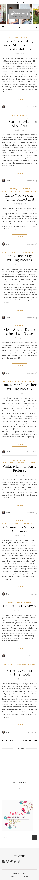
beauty (21, 189)
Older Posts (9, 740)
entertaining (23, 463)
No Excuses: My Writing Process (19, 257)
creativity (15, 252)
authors (12, 189)
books (11, 38)
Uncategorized (28, 252)
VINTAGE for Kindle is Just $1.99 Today (19, 331)
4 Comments (32, 594)
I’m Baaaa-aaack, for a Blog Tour (19, 123)
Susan (8, 107)
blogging (16, 115)
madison (18, 38)
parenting (20, 664)
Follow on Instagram (21, 792)
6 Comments (32, 732)
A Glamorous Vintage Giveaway (19, 529)
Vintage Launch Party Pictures (20, 468)
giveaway (14, 524)
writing (27, 38)
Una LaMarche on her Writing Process (19, 386)
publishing (24, 524)
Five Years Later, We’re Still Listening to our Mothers (19, 45)
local (21, 192)
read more (19, 99)
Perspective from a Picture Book (19, 672)
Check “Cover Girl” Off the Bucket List (19, 197)
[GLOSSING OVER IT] (19, 14)
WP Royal (24, 876)
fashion (13, 192)
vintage (22, 326)
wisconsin (22, 118)
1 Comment (33, 656)
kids (13, 664)
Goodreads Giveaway (19, 605)
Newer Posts (29, 740)
